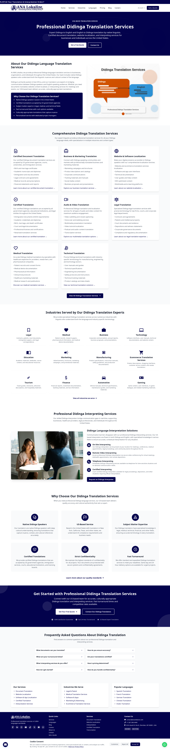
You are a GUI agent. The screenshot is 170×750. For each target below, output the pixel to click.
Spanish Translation (123, 691)
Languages (93, 8)
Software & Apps (72, 697)
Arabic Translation (123, 704)
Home (63, 8)
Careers (118, 8)
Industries (81, 8)
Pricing (102, 8)
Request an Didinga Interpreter (101, 479)
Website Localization (23, 694)
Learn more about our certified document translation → (34, 188)
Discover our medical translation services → (29, 285)
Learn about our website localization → (128, 188)
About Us (52, 730)
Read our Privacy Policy (76, 747)
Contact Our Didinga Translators (98, 612)
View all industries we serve (84, 398)
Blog (110, 8)
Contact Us (95, 45)
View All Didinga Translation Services (83, 296)
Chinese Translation (123, 701)
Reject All (125, 744)
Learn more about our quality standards (84, 578)
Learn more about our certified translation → (30, 236)
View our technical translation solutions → (79, 285)
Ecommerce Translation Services (78, 704)
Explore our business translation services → (80, 188)
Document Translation (24, 691)
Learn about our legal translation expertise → (131, 236)
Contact (51, 732)
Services (72, 8)
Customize (114, 744)
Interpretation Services (24, 704)
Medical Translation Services (76, 694)
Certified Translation (23, 701)
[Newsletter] (5, 744)
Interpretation (91, 725)
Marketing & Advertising (75, 701)
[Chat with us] (164, 744)
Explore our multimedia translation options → (81, 236)
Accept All (135, 744)
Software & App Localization (26, 697)
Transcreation (91, 730)
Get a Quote (152, 8)
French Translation (123, 694)
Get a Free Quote (77, 45)
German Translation (123, 697)
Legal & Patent (71, 691)
